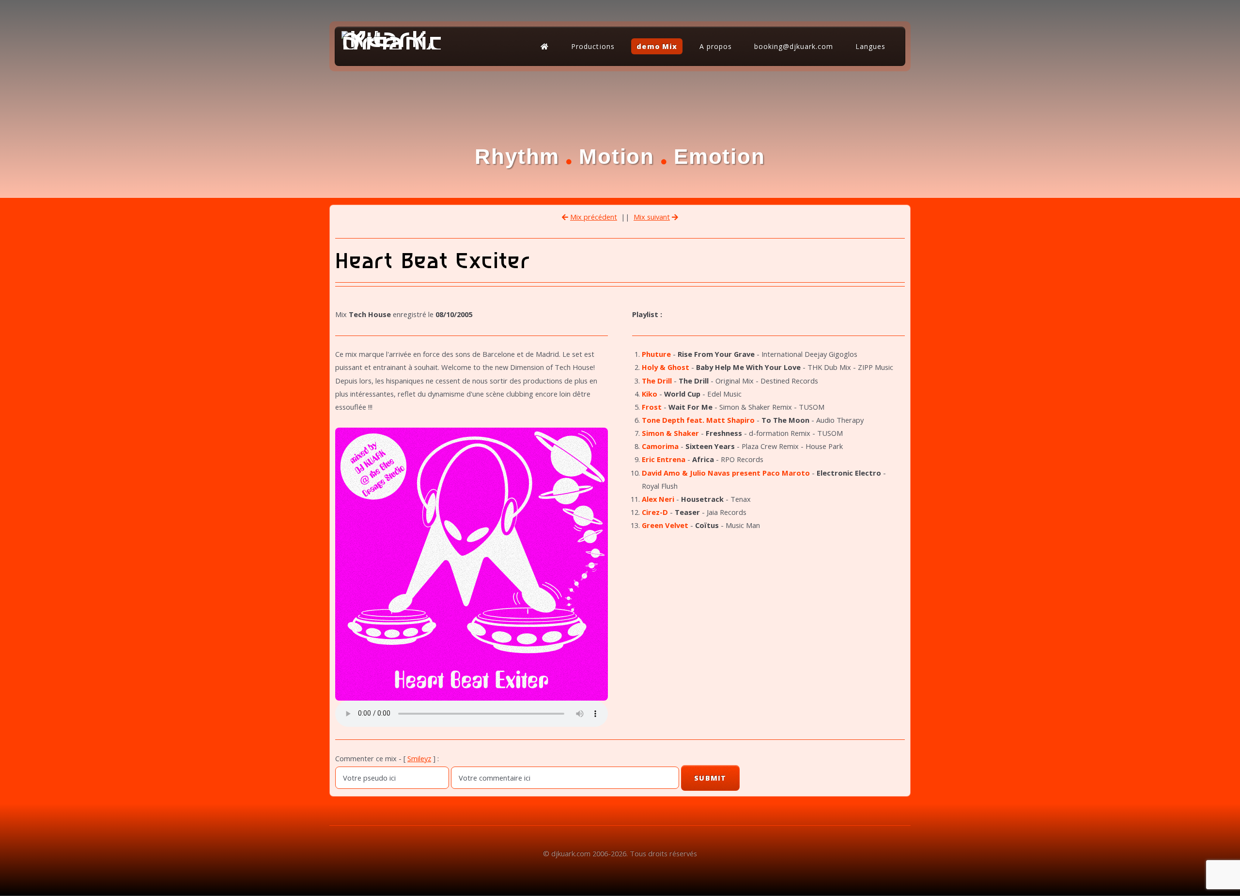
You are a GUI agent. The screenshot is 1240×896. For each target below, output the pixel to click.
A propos (715, 46)
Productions (593, 46)
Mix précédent (593, 217)
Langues (870, 46)
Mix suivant (652, 217)
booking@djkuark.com (794, 46)
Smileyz (419, 758)
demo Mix (656, 46)
